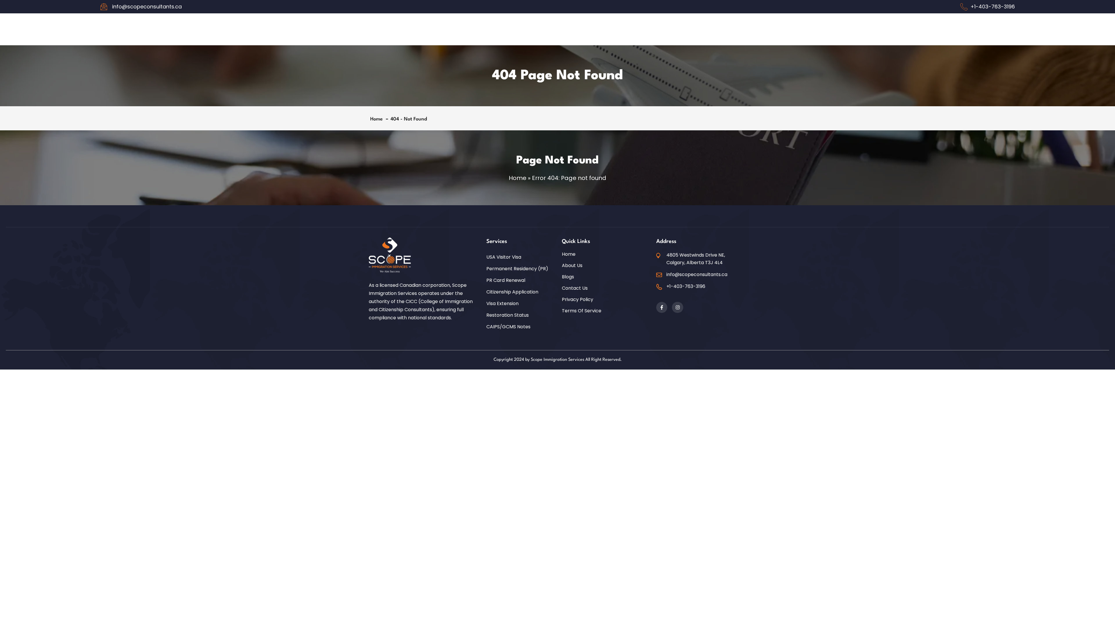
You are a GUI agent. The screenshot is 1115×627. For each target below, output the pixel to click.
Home (378, 119)
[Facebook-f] (661, 307)
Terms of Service (581, 311)
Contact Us (575, 288)
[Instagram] (677, 307)
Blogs (568, 277)
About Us (572, 266)
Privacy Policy (577, 299)
